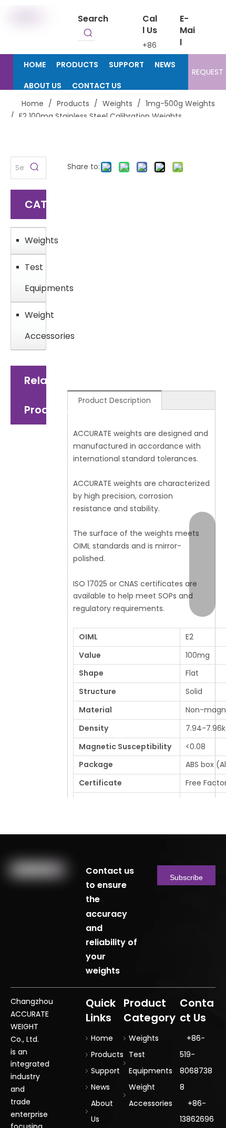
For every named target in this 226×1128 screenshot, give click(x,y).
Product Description (114, 400)
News (100, 1087)
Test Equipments (32, 277)
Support (105, 1070)
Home (102, 1038)
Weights (32, 240)
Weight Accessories (32, 325)
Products (107, 1054)
